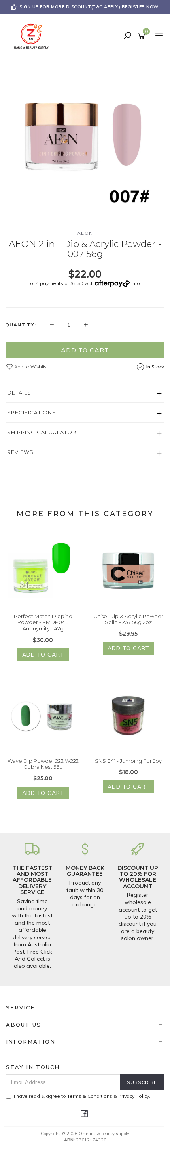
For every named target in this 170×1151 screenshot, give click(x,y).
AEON (85, 233)
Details (19, 392)
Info (135, 283)
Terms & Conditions (89, 1096)
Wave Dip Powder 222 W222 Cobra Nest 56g (43, 764)
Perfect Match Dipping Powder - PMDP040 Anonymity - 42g (43, 622)
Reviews (20, 452)
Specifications (31, 412)
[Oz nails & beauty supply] (33, 35)
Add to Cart (85, 350)
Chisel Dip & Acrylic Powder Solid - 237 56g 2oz (128, 619)
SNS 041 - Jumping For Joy (128, 761)
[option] (85, 137)
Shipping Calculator (41, 432)
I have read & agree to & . (82, 1096)
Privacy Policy (133, 1096)
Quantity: (20, 324)
